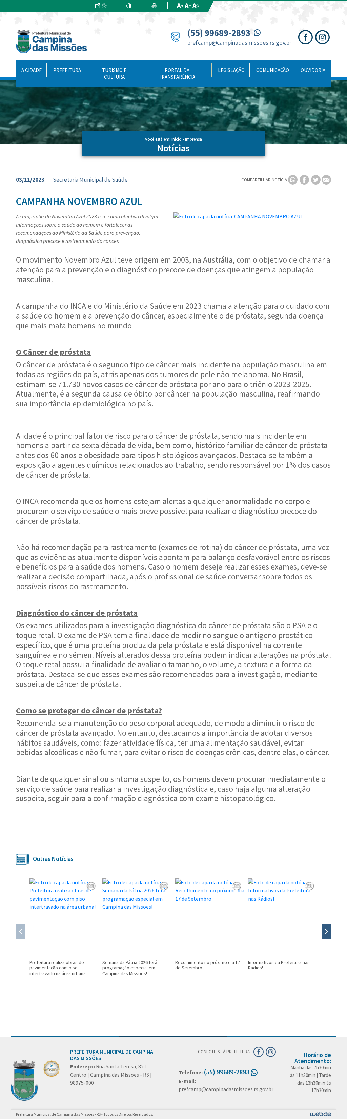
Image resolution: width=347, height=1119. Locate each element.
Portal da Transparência (177, 73)
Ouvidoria (313, 70)
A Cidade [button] (31, 70)
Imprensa (193, 139)
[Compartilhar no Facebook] (305, 179)
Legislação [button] (231, 70)
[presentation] (20, 931)
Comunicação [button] (272, 70)
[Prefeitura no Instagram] (323, 36)
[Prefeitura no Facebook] (306, 36)
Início (176, 139)
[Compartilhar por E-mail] (326, 179)
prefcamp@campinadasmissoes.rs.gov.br (239, 42)
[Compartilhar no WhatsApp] (293, 179)
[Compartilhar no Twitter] (316, 179)
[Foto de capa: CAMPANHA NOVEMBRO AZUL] (252, 216)
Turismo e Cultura (114, 73)
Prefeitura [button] (67, 70)
